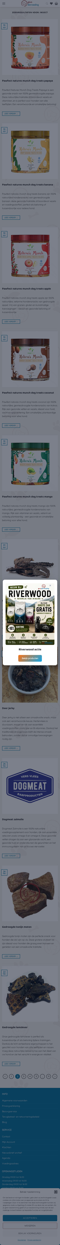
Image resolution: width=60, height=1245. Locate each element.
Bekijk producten (30, 658)
